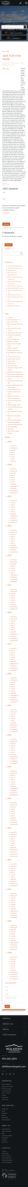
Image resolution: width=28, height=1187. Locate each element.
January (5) (13, 832)
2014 (9, 798)
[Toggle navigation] (25, 3)
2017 (9, 705)
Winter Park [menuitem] (5, 1109)
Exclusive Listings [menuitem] (6, 1088)
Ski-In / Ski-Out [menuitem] (6, 1093)
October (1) (13, 488)
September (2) (14, 695)
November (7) (14, 793)
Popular (6, 1029)
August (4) (13, 484)
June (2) (13, 457)
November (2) (14, 579)
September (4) (14, 849)
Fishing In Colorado (13, 341)
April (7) (13, 870)
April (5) (13, 746)
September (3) (14, 547)
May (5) (13, 568)
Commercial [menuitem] (5, 1097)
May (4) (12, 454)
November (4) (14, 729)
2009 (10, 952)
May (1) (12, 598)
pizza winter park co (13, 365)
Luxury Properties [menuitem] (6, 1091)
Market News (11, 361)
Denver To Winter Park (13, 339)
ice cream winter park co (14, 357)
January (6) (13, 802)
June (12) (13, 936)
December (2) (14, 640)
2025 (10, 464)
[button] (25, 27)
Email (3, 199)
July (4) (12, 543)
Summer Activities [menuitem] (6, 1158)
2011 (9, 889)
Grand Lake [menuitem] (5, 1117)
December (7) (14, 949)
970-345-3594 (20, 3)
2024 (10, 496)
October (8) (14, 945)
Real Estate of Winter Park (11, 63)
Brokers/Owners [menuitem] (6, 1129)
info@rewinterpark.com (14, 1066)
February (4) (14, 712)
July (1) (12, 573)
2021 (9, 585)
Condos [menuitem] (4, 1095)
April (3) (13, 653)
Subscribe (8, 245)
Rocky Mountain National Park (15, 374)
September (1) (14, 516)
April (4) (13, 452)
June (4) (13, 750)
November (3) (14, 490)
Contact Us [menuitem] (5, 1142)
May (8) (12, 748)
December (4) (14, 493)
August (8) (13, 847)
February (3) (14, 448)
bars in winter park (12, 322)
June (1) (13, 509)
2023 (10, 526)
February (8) (14, 927)
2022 (10, 555)
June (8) (13, 843)
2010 (9, 921)
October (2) (14, 577)
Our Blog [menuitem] (4, 1140)
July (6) (12, 938)
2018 (9, 673)
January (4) (13, 530)
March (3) (13, 621)
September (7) (14, 486)
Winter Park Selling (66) (14, 306)
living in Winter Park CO (14, 359)
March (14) (13, 929)
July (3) (12, 459)
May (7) (12, 872)
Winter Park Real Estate (14, 422)
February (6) (14, 895)
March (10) (13, 564)
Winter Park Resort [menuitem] (7, 1162)
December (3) (14, 731)
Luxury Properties (9, 1035)
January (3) (13, 446)
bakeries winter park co (14, 319)
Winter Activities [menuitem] (6, 1156)
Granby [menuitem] (4, 1115)
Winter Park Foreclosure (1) (15, 286)
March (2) (13, 450)
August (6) (13, 786)
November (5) (14, 854)
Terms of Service (6, 228)
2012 (9, 859)
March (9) (13, 836)
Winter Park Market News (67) (15, 288)
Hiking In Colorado (12, 348)
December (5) (14, 763)
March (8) (13, 959)
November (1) (14, 520)
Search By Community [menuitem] (7, 1086)
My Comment (6, 213)
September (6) (14, 788)
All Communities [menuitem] (6, 1120)
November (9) (14, 915)
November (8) (14, 947)
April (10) (13, 932)
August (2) (13, 513)
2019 (9, 644)
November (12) (14, 976)
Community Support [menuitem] (7, 1135)
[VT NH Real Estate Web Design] (6, 1176)
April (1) (13, 716)
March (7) (13, 743)
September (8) (14, 942)
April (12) (13, 961)
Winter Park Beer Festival (14, 405)
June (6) (13, 966)
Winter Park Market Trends (14, 420)
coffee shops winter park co (15, 333)
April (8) (13, 900)
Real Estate (5, 184)
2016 (9, 735)
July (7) (12, 845)
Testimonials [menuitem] (5, 1138)
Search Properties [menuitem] (6, 1084)
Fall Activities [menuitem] (5, 1153)
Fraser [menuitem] (3, 1111)
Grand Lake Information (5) (15, 266)
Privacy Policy (22, 227)
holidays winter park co (14, 350)
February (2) (14, 500)
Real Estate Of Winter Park (15, 372)
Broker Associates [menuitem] (6, 1131)
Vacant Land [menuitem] (5, 1099)
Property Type (8, 1024)
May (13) (13, 963)
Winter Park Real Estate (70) (15, 295)
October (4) (14, 852)
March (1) (13, 473)
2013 (9, 828)
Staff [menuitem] (3, 1133)
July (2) (12, 482)
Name (3, 192)
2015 (9, 766)
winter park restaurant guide (15, 424)
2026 (10, 441)
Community (7, 1018)
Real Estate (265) (12, 270)
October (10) (14, 974)
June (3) (13, 480)
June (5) (13, 657)
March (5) (13, 898)
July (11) (13, 784)
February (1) (14, 866)
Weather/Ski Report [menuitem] (7, 1160)
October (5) (14, 727)
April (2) (13, 475)
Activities (10, 317)
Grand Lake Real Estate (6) (15, 268)
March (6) (13, 868)
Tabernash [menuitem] (4, 1113)
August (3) (13, 461)
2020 (10, 612)
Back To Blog (5, 51)
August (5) (13, 545)
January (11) (14, 925)
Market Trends (11, 363)
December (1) (14, 522)
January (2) (13, 559)
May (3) (12, 477)
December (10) (14, 979)
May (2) (12, 507)
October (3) (14, 636)
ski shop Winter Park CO (14, 389)
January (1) (13, 469)
